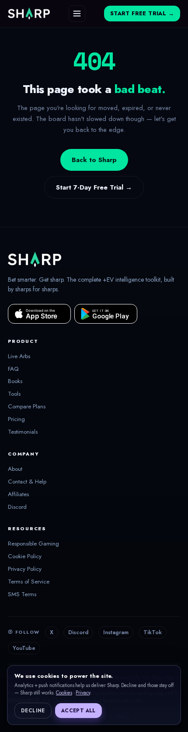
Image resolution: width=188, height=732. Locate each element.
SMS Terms (22, 594)
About (15, 469)
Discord (17, 507)
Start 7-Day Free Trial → (94, 187)
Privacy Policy (25, 569)
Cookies (64, 692)
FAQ (13, 369)
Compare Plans (26, 407)
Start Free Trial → (142, 13)
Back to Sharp (94, 160)
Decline (33, 710)
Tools (14, 394)
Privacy (83, 692)
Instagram (116, 632)
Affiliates (18, 494)
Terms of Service (28, 582)
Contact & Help (27, 482)
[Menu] (77, 13)
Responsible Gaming (33, 544)
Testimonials (23, 432)
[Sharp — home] (29, 13)
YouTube (24, 648)
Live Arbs (19, 356)
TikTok (152, 632)
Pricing (16, 419)
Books (15, 381)
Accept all (78, 710)
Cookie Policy (25, 556)
